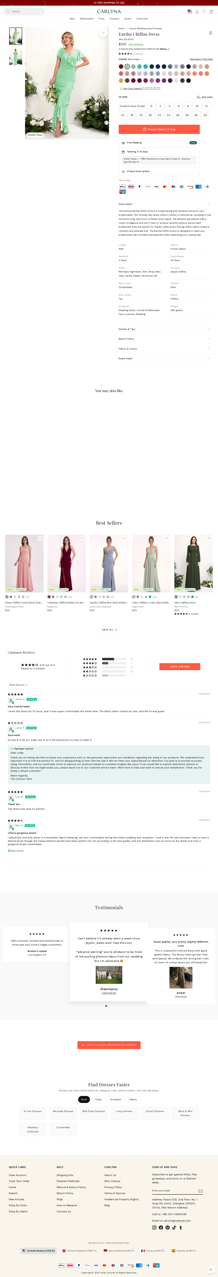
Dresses (114, 18)
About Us (110, 1175)
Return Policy (126, 338)
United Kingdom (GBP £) (81, 1250)
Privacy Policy (113, 1187)
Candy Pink (139, 73)
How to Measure (67, 1205)
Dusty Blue (170, 66)
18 (141, 115)
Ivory (164, 73)
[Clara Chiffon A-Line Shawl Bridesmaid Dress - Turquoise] (150, 597)
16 (131, 115)
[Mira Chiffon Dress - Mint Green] (180, 597)
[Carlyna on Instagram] (154, 1227)
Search (13, 1193)
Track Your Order (19, 1181)
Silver (176, 66)
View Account (17, 1175)
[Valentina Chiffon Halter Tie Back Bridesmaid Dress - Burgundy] (49, 597)
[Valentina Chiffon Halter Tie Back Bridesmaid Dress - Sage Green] (61, 597)
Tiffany (139, 66)
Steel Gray (182, 66)
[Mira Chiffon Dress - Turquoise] (192, 597)
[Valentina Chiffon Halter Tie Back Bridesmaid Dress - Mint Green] (57, 597)
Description (126, 204)
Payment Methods (68, 1181)
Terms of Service (114, 1193)
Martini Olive (127, 80)
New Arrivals (16, 1199)
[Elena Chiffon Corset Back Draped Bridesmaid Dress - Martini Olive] (11, 597)
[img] (15, 694)
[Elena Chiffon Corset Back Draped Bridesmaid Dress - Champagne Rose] (7, 597)
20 (150, 115)
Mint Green (127, 66)
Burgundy (139, 80)
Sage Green (133, 66)
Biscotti (170, 73)
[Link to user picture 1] (16, 857)
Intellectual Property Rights (121, 1199)
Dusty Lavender (151, 73)
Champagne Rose (127, 73)
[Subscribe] (200, 1191)
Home (122, 28)
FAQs (60, 1199)
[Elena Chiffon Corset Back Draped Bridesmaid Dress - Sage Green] (19, 597)
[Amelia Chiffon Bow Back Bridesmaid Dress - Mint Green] (99, 597)
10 (197, 106)
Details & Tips (127, 329)
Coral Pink (200, 73)
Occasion (115, 1099)
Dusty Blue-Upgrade (157, 73)
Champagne (176, 73)
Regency (164, 80)
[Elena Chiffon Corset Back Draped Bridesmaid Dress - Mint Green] (15, 597)
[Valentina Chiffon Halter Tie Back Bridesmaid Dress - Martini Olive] (53, 597)
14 (122, 115)
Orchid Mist (151, 80)
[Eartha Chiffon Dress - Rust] (7, 480)
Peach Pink (194, 73)
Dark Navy (188, 66)
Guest (127, 18)
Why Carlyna (112, 1181)
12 (206, 106)
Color (98, 1099)
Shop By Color (18, 1205)
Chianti (145, 80)
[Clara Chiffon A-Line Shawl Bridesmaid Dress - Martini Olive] (138, 597)
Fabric (133, 1099)
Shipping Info (65, 1175)
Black (188, 80)
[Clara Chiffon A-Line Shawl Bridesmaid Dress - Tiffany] (146, 597)
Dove (194, 66)
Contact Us (64, 1211)
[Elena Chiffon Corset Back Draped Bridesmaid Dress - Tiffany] (23, 597)
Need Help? (126, 358)
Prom (102, 18)
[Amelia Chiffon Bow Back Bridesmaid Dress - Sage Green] (104, 597)
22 (159, 115)
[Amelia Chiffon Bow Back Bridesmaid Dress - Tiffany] (108, 597)
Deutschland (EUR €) (121, 1250)
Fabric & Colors (128, 348)
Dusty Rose (207, 66)
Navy (164, 66)
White (176, 80)
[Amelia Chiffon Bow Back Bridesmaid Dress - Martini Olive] (95, 597)
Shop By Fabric (18, 1211)
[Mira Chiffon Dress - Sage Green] (184, 597)
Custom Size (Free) (132, 106)
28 (187, 115)
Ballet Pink (188, 73)
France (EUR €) (155, 1250)
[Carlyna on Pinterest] (168, 1227)
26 (177, 115)
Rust (121, 66)
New (72, 18)
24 (168, 115)
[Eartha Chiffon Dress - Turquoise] (23, 480)
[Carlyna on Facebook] (161, 1227)
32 (205, 115)
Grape (170, 80)
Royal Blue (157, 66)
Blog (107, 1205)
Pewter (182, 80)
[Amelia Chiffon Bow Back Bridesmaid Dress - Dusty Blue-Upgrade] (91, 597)
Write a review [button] (179, 666)
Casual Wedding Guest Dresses (145, 28)
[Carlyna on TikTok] (174, 1227)
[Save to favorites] (103, 33)
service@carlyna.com (177, 1220)
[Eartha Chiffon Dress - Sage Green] (15, 480)
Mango (207, 73)
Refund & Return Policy (71, 1187)
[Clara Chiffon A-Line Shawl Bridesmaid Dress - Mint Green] (142, 597)
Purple (157, 80)
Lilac (145, 73)
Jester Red (133, 80)
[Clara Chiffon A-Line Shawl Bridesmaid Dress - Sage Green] (134, 597)
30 (196, 115)
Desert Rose (121, 73)
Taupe (182, 73)
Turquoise (145, 66)
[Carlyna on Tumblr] (181, 1227)
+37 (28, 480)
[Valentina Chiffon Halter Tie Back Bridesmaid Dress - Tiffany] (65, 597)
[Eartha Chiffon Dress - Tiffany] (19, 480)
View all (108, 629)
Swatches (142, 18)
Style (84, 1099)
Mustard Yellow (121, 80)
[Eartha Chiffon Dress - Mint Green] (11, 480)
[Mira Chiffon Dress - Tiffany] (188, 597)
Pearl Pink (200, 66)
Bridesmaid (87, 18)
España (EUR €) (186, 1250)
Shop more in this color (201, 59)
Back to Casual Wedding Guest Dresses (111, 1045)
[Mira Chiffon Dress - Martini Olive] (176, 597)
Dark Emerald (151, 66)
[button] (125, 53)
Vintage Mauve (133, 73)
